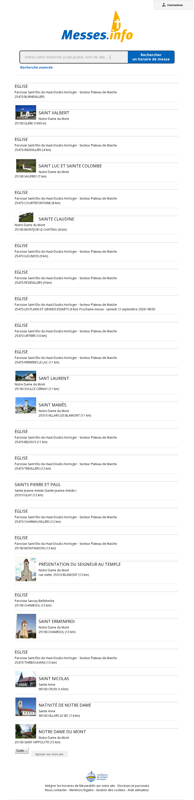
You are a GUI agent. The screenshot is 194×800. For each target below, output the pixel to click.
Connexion (175, 5)
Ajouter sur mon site (49, 754)
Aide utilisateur (138, 790)
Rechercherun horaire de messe (151, 56)
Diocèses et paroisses (133, 786)
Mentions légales (81, 790)
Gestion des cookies (110, 790)
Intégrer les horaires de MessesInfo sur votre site (80, 786)
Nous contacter (56, 790)
